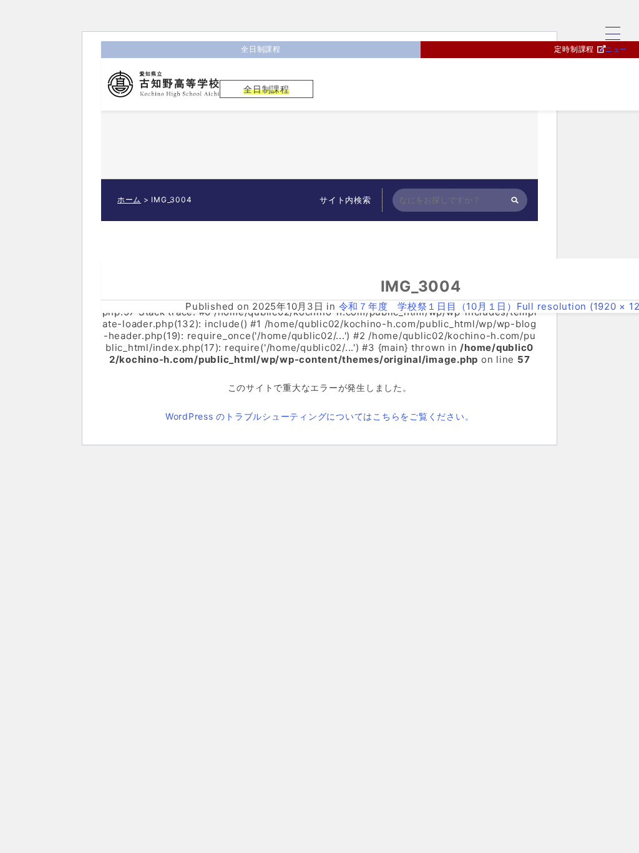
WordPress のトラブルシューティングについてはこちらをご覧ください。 (319, 416)
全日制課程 (261, 49)
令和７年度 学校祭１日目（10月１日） (428, 306)
